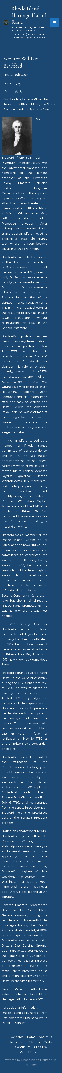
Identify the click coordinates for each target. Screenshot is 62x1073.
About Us (45, 1037)
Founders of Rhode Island (21, 104)
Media (48, 1042)
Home (31, 1037)
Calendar (34, 1042)
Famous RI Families (35, 99)
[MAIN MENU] (54, 22)
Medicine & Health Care (33, 109)
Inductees (17, 1042)
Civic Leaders (12, 99)
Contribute (23, 1047)
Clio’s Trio (40, 1047)
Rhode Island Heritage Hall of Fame (28, 15)
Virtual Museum (31, 1052)
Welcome (17, 1037)
